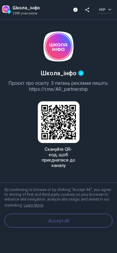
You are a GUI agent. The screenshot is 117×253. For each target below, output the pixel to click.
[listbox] (105, 9)
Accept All (58, 221)
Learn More (33, 205)
